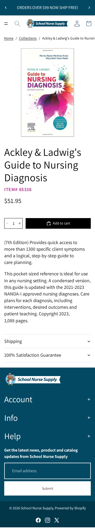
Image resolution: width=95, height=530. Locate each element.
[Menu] (6, 23)
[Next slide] (89, 8)
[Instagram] (47, 520)
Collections (28, 38)
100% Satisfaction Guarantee (32, 355)
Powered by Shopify (70, 508)
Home (8, 38)
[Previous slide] (6, 8)
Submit (47, 488)
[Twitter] (57, 520)
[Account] (77, 23)
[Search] (17, 23)
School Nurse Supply (37, 508)
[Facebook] (38, 520)
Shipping (13, 341)
